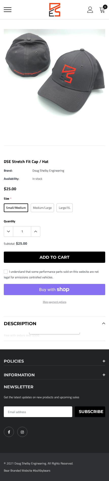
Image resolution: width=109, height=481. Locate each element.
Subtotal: (9, 243)
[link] (9, 432)
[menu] (7, 9)
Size (7, 198)
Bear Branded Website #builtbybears (27, 470)
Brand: (8, 170)
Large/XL (64, 207)
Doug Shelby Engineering (48, 170)
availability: (11, 178)
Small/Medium (16, 207)
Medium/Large (42, 207)
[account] (90, 9)
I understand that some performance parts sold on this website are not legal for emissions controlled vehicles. (51, 274)
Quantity (9, 221)
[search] (20, 9)
